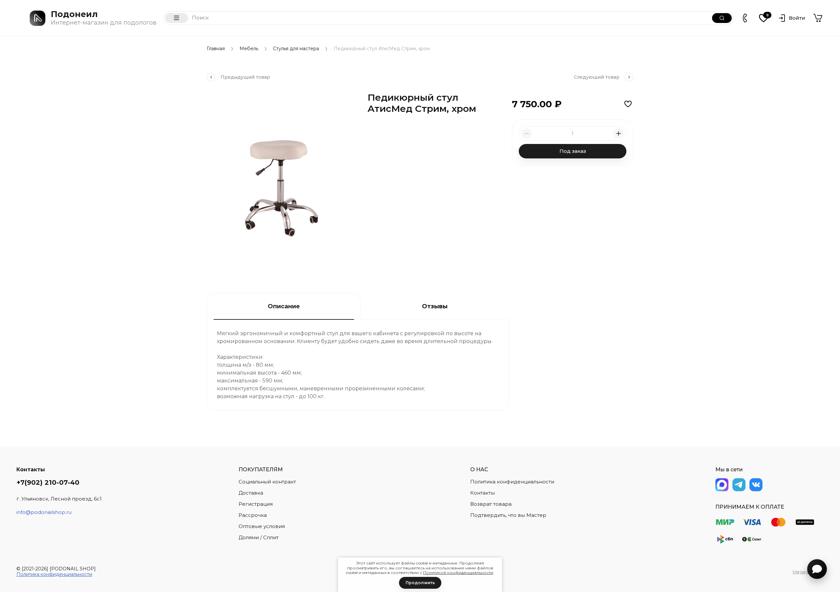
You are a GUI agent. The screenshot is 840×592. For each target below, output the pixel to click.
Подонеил (74, 14)
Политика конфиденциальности (54, 574)
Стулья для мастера (296, 48)
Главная (216, 48)
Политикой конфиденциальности (458, 572)
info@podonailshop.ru (44, 512)
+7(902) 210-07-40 (47, 482)
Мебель (249, 48)
